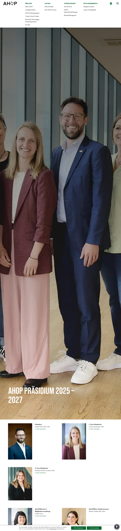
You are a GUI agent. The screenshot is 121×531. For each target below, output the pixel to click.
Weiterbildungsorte (70, 15)
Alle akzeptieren (78, 528)
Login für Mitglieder (89, 10)
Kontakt (27, 25)
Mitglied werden (88, 6)
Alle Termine (68, 6)
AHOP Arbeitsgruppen (32, 13)
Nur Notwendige (94, 528)
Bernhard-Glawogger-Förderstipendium (32, 20)
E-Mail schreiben (94, 429)
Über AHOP (29, 6)
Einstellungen (53, 529)
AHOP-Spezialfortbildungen (71, 11)
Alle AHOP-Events (50, 10)
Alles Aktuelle (49, 6)
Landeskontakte (30, 10)
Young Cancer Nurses (32, 16)
